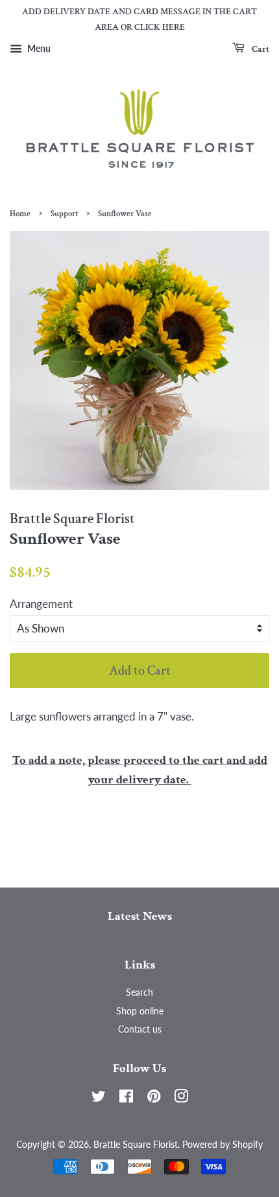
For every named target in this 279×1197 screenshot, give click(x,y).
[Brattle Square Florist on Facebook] (126, 1098)
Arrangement (41, 603)
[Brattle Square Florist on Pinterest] (154, 1098)
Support (64, 213)
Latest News (140, 916)
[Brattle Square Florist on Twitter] (98, 1098)
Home (20, 213)
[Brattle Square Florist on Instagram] (181, 1098)
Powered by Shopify (222, 1144)
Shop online (140, 1010)
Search (139, 992)
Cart (259, 48)
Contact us (140, 1029)
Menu (38, 48)
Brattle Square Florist (135, 1144)
